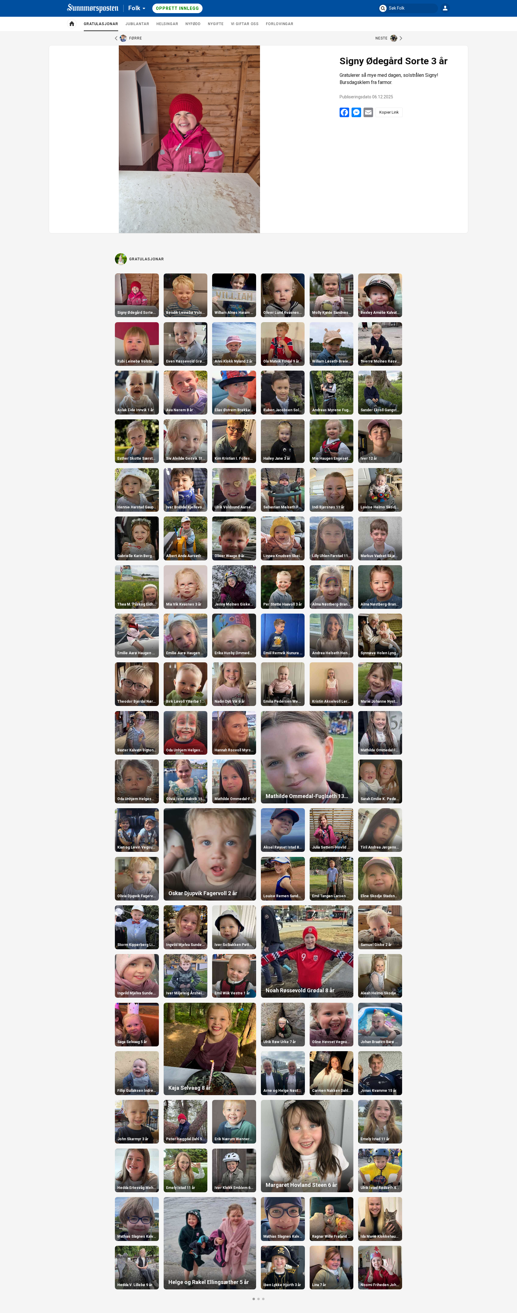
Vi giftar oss (245, 24)
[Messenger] (356, 112)
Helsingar (167, 24)
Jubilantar (137, 24)
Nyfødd (193, 24)
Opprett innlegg (177, 8)
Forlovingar (280, 24)
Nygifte (215, 24)
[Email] (368, 112)
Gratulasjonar (101, 26)
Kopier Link (389, 112)
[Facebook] (344, 112)
